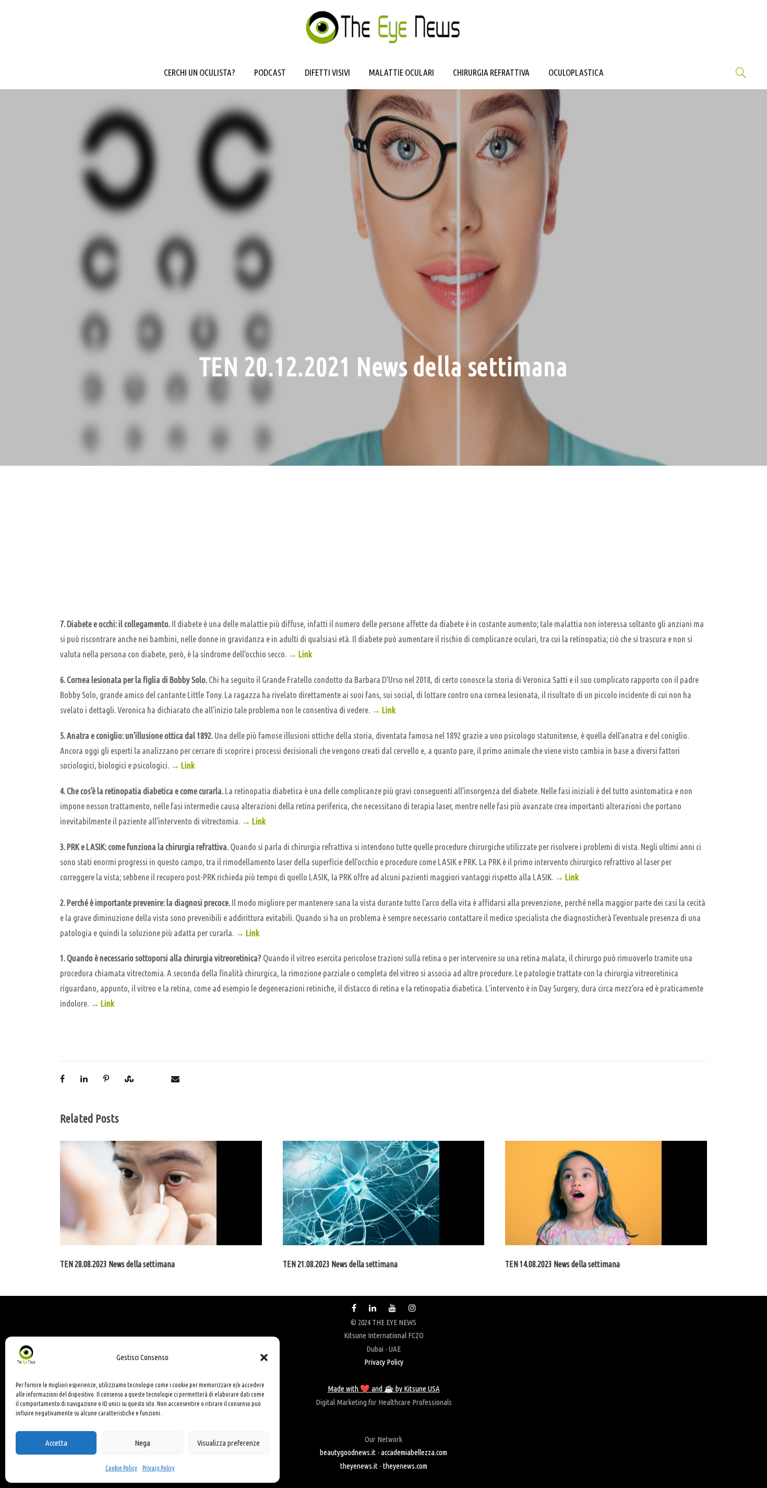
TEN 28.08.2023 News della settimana (117, 1264)
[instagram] (412, 1308)
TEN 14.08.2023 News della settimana (562, 1264)
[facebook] (354, 1308)
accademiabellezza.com (414, 1452)
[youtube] (392, 1308)
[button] (264, 1357)
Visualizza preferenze (228, 1442)
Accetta (56, 1442)
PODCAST (270, 72)
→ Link (300, 654)
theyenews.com (405, 1465)
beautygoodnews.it (348, 1452)
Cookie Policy (121, 1468)
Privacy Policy (158, 1468)
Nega (142, 1442)
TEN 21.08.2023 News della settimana (340, 1264)
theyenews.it (359, 1465)
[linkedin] (372, 1308)
